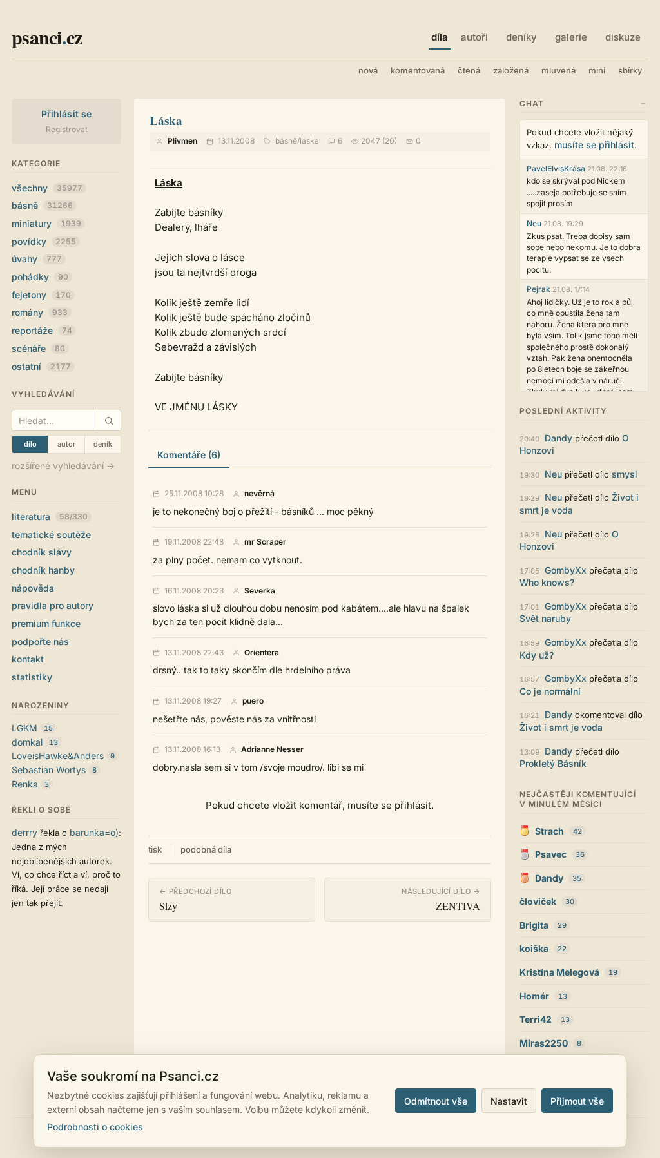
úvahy (37, 258)
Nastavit (508, 1100)
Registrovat (67, 129)
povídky (44, 241)
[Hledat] (109, 420)
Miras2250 (543, 1042)
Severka (259, 591)
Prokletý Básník (553, 763)
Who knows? (546, 582)
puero (253, 701)
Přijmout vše (577, 1100)
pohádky (40, 276)
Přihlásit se (66, 113)
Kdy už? (536, 655)
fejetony (41, 294)
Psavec (551, 854)
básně (42, 205)
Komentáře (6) (188, 454)
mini (596, 70)
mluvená (558, 70)
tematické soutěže (51, 534)
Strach (549, 830)
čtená (469, 70)
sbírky (630, 70)
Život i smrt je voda (561, 727)
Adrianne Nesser (272, 749)
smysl (624, 473)
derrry (24, 832)
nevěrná (259, 493)
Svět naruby (545, 618)
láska (309, 141)
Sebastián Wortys (49, 769)
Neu (534, 223)
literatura (50, 516)
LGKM (24, 727)
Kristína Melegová (559, 972)
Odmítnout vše (435, 1100)
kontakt (28, 658)
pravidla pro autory (52, 605)
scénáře (38, 348)
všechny (47, 187)
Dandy (558, 437)
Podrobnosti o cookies (95, 1126)
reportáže (42, 330)
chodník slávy (42, 551)
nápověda (33, 588)
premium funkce (46, 623)
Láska (166, 120)
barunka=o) (94, 832)
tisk (155, 849)
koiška (533, 948)
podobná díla (205, 849)
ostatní (41, 366)
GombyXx (566, 570)
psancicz (47, 37)
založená (511, 70)
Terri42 (535, 1019)
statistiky (32, 676)
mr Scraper (265, 542)
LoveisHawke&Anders (58, 755)
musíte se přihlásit (594, 144)
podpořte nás (40, 641)
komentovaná (418, 70)
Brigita (533, 925)
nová (368, 70)
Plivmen (182, 141)
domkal (27, 742)
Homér (534, 995)
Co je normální (550, 691)
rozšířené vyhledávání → (63, 465)
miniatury (46, 223)
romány (40, 312)
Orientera (261, 653)
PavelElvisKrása (556, 168)
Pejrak (538, 289)
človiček (537, 901)
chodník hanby (43, 570)
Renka (25, 783)
